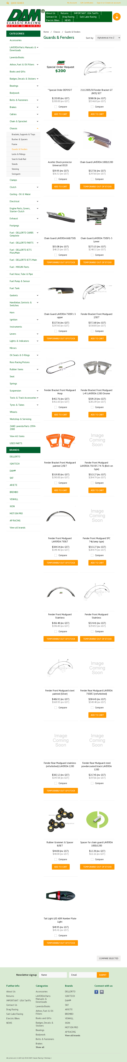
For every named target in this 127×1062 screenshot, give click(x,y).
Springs (13, 383)
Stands (15, 164)
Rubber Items (16, 369)
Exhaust (14, 218)
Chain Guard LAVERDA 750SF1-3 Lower (96, 240)
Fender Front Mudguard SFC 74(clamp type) (96, 540)
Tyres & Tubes (17, 404)
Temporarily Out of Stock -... (97, 187)
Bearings (14, 85)
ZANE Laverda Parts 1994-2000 (23, 428)
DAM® (13, 470)
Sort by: (90, 37)
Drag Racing (68, 16)
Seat (12, 376)
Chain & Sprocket (18, 121)
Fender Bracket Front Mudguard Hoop (60, 392)
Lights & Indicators (19, 340)
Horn (12, 312)
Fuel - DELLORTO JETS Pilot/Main (21, 251)
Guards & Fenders (19, 149)
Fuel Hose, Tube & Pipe (21, 274)
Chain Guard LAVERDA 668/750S (60, 238)
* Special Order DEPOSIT (60, 89)
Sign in (100, 3)
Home (46, 32)
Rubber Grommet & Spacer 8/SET (60, 844)
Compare (63, 106)
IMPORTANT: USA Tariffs (86, 13)
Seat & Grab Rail (19, 159)
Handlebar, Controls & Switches (21, 304)
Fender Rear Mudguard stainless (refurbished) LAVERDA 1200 (60, 764)
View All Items (17, 436)
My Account (72, 3)
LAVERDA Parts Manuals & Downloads (23, 49)
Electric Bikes (52, 20)
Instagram (102, 992)
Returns (64, 13)
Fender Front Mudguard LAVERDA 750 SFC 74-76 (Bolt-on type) (96, 466)
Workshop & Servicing (20, 419)
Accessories (16, 40)
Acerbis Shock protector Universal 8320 (60, 164)
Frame (14, 144)
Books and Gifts (17, 71)
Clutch (13, 187)
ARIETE (13, 485)
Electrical (14, 201)
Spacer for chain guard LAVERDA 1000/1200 (96, 844)
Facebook (96, 992)
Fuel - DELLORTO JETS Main (23, 259)
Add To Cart (60, 114)
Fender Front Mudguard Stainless (60, 616)
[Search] (7, 3)
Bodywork (14, 92)
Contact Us (51, 16)
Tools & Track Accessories (23, 397)
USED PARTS (16, 443)
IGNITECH (15, 463)
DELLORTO (15, 456)
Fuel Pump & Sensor (20, 281)
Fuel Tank (15, 288)
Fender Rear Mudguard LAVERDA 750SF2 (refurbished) (96, 692)
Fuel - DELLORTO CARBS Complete (21, 234)
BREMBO (14, 492)
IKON (12, 506)
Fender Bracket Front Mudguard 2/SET (96, 316)
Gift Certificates (86, 3)
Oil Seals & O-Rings (20, 355)
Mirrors (13, 348)
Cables (13, 114)
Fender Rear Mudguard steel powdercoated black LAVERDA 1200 (96, 766)
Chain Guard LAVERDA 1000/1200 (96, 162)
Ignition (13, 319)
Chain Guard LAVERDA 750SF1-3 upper (60, 316)
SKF (11, 477)
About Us (50, 13)
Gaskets (14, 295)
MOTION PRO (16, 513)
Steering (15, 169)
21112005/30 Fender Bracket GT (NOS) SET (96, 91)
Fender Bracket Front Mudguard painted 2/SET (60, 464)
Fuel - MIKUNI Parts (19, 266)
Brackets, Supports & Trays (23, 134)
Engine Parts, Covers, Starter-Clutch (20, 210)
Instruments (16, 326)
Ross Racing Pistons (20, 362)
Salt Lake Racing (88, 16)
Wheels (13, 411)
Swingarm (16, 174)
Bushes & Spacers (20, 139)
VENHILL (14, 499)
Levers (13, 333)
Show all (40, 1047)
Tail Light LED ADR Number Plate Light (60, 920)
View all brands (17, 527)
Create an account (113, 3)
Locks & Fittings (18, 154)
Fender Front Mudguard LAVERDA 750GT (60, 540)
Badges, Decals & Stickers (23, 78)
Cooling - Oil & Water (20, 194)
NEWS (68, 20)
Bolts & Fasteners (19, 100)
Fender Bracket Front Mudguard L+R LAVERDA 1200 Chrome (96, 392)
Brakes (13, 107)
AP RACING (15, 520)
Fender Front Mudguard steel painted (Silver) (59, 692)
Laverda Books (17, 57)
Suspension (15, 390)
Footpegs (14, 225)
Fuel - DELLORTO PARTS (21, 242)
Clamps (13, 180)
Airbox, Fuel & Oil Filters (22, 64)
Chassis (13, 128)
